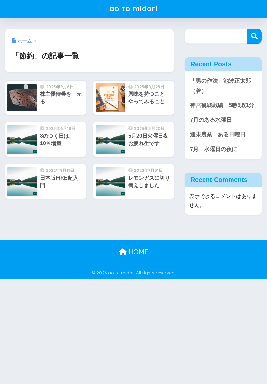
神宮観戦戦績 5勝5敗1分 (222, 105)
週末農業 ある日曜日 (218, 134)
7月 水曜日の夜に (213, 149)
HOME (137, 252)
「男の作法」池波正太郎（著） (220, 86)
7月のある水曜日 (211, 120)
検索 (254, 36)
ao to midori (133, 8)
